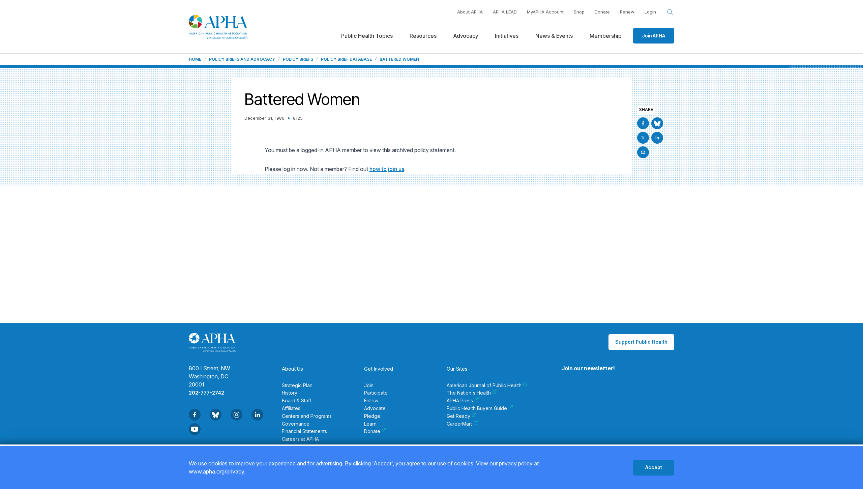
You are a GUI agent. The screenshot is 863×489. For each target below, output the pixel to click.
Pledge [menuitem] (372, 416)
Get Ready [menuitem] (458, 416)
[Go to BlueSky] (657, 123)
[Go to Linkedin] (657, 138)
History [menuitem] (289, 393)
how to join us (386, 169)
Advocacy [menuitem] (465, 35)
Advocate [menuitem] (375, 408)
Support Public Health (641, 342)
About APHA (470, 12)
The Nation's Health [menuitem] (469, 393)
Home (195, 59)
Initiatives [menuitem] (506, 35)
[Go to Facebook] (643, 123)
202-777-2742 (206, 393)
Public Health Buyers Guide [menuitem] (477, 408)
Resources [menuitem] (423, 35)
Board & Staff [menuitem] (296, 400)
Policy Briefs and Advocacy (242, 59)
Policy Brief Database (346, 59)
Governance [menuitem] (295, 424)
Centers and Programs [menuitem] (307, 416)
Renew (627, 12)
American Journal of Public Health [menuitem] (484, 385)
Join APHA (653, 35)
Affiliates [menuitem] (291, 408)
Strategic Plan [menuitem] (297, 385)
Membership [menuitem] (606, 35)
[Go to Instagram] (236, 415)
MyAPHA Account (545, 12)
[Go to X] (643, 138)
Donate (602, 12)
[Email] (643, 152)
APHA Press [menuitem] (460, 400)
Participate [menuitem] (376, 393)
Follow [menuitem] (371, 400)
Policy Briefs (298, 59)
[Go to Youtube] (195, 429)
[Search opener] (670, 12)
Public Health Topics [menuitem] (367, 35)
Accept (653, 467)
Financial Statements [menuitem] (304, 431)
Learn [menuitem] (370, 424)
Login (650, 12)
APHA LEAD (505, 12)
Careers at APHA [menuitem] (300, 439)
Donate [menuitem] (372, 431)
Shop (579, 12)
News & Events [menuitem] (554, 35)
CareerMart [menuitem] (459, 424)
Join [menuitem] (369, 385)
